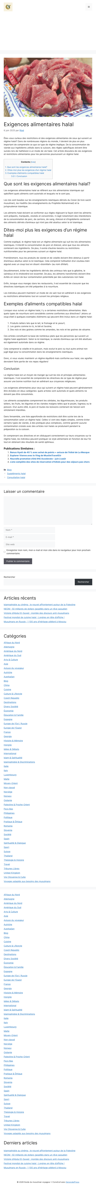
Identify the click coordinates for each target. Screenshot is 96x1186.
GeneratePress (72, 1182)
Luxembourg (10, 775)
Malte (6, 779)
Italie (6, 766)
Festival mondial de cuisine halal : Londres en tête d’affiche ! (34, 617)
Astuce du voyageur (14, 668)
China (7, 685)
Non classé (9, 787)
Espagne (8, 719)
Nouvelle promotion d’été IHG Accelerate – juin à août (38, 458)
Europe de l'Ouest (13, 728)
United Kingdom (12, 873)
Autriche (8, 672)
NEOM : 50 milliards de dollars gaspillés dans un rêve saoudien (35, 609)
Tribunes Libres (11, 868)
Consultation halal (16, 477)
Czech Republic (11, 698)
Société (7, 834)
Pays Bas (8, 809)
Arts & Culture (11, 659)
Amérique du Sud (12, 655)
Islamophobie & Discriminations (19, 762)
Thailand (8, 856)
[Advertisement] (48, 32)
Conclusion (19, 176)
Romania (8, 826)
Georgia (8, 736)
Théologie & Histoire (14, 860)
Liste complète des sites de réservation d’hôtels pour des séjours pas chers (50, 462)
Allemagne (9, 647)
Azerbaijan (9, 676)
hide (33, 162)
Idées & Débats (11, 749)
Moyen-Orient (11, 783)
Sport (6, 847)
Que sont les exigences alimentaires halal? (26, 167)
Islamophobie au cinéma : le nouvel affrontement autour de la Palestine (39, 604)
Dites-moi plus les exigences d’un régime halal (28, 170)
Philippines (9, 813)
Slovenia (8, 830)
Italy (6, 770)
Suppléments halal (16, 473)
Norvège (8, 792)
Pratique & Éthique (13, 821)
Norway (8, 796)
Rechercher (9, 577)
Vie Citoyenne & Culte (15, 877)
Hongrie (8, 745)
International (10, 753)
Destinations (10, 702)
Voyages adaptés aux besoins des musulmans (27, 881)
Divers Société (11, 706)
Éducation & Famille (14, 715)
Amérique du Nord (13, 651)
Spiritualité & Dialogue (15, 843)
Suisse (7, 851)
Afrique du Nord (12, 642)
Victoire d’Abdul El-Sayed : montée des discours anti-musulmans (36, 613)
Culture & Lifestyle (13, 694)
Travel (7, 864)
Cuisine (7, 689)
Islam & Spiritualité (13, 757)
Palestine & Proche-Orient (17, 804)
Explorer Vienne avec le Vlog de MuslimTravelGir (35, 455)
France (7, 732)
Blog (9, 470)
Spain (6, 838)
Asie (6, 664)
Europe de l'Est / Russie (15, 723)
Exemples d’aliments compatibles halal (24, 173)
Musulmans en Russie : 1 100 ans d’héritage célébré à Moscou (35, 621)
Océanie (8, 800)
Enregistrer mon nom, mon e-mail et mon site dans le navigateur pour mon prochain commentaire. (48, 552)
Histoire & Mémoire (13, 740)
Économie (9, 711)
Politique (8, 817)
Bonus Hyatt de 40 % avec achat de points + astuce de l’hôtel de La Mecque (50, 452)
